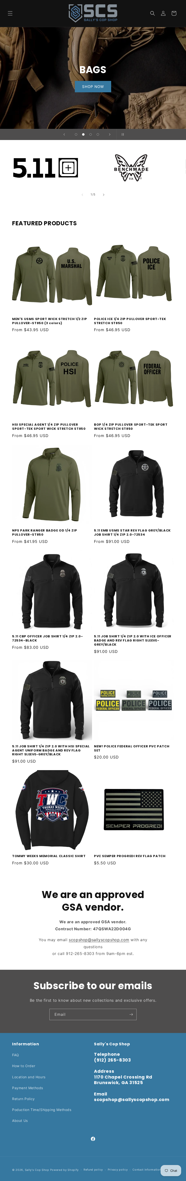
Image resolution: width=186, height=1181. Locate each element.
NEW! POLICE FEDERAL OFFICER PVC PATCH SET (131, 748)
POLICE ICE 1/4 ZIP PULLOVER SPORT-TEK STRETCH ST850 (130, 321)
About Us (20, 1120)
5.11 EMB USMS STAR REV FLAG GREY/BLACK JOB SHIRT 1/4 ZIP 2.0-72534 (132, 533)
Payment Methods (27, 1088)
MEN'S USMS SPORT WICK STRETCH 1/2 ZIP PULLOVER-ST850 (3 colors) (49, 321)
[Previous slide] (64, 134)
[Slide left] (82, 194)
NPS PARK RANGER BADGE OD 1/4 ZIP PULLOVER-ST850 (44, 533)
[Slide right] (103, 194)
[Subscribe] (131, 1014)
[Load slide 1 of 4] (76, 134)
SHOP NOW (93, 86)
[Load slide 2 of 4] (83, 134)
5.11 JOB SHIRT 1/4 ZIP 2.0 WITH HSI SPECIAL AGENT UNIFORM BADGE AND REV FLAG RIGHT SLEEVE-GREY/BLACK (51, 750)
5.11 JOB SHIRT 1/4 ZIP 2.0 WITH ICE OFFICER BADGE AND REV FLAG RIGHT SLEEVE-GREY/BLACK (132, 640)
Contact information (146, 1169)
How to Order (23, 1066)
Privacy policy (118, 1169)
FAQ (15, 1055)
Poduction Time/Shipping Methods (41, 1110)
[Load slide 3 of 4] (90, 134)
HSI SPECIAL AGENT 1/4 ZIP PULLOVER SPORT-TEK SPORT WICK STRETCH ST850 (48, 427)
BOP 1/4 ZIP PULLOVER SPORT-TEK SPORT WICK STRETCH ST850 (131, 427)
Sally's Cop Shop (37, 1170)
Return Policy (23, 1099)
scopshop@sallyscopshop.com (99, 939)
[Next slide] (109, 134)
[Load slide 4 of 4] (97, 134)
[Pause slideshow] (121, 134)
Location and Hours (29, 1077)
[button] (10, 13)
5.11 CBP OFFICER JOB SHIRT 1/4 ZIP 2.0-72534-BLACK (47, 638)
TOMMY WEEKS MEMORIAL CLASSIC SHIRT (48, 856)
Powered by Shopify (64, 1170)
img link (45, 152)
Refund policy (93, 1169)
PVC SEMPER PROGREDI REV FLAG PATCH (129, 856)
